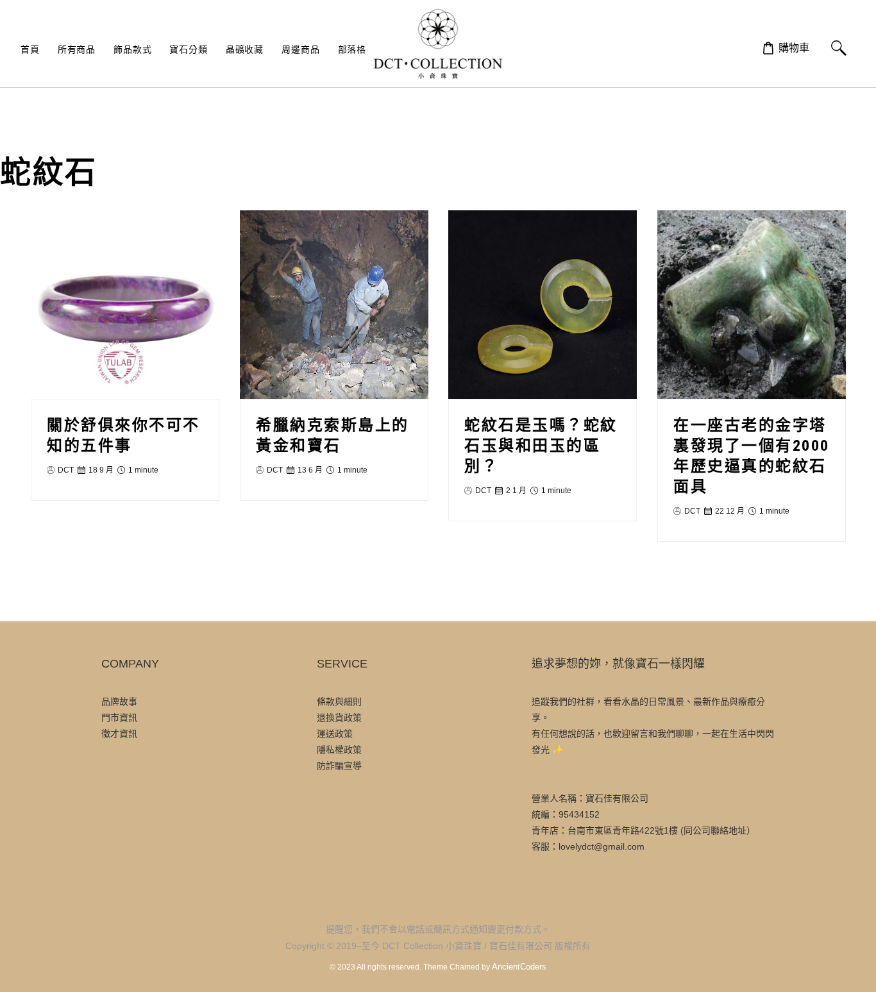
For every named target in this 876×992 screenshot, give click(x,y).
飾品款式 (132, 49)
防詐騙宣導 (339, 766)
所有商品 (77, 49)
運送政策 (335, 733)
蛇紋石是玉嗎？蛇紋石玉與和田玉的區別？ (541, 445)
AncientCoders (518, 966)
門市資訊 (119, 717)
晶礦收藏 (245, 49)
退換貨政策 (339, 717)
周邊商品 (300, 49)
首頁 (30, 49)
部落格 (352, 49)
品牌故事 (119, 701)
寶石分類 (188, 49)
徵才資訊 (119, 733)
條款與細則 (339, 701)
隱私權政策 (339, 749)
